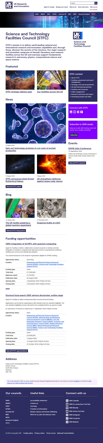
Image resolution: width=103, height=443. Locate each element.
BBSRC (43, 14)
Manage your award (62, 7)
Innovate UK (62, 14)
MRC (69, 14)
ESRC (48, 14)
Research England (84, 14)
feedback (76, 381)
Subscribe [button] (73, 135)
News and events (83, 7)
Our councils (93, 9)
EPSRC (54, 14)
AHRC (37, 14)
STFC (93, 14)
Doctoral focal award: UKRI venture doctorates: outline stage (34, 295)
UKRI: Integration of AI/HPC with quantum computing (31, 243)
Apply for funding (49, 7)
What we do (73, 7)
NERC (75, 14)
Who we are (93, 7)
